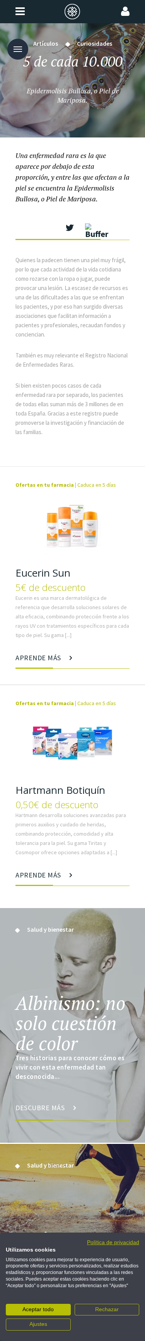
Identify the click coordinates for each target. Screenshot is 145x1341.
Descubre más (41, 1107)
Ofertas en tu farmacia (44, 484)
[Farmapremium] (72, 11)
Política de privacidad (113, 1242)
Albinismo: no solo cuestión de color (70, 1023)
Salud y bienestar (50, 929)
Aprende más (39, 657)
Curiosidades (94, 43)
